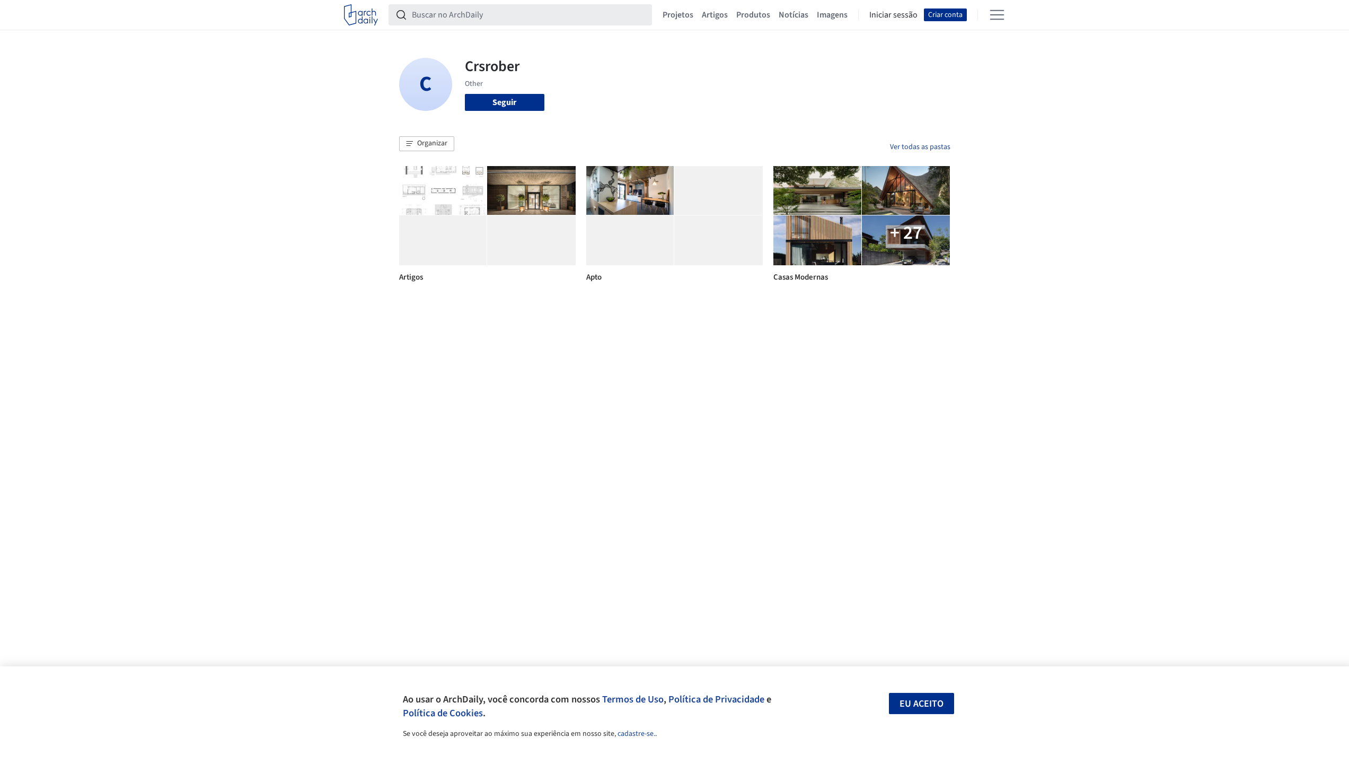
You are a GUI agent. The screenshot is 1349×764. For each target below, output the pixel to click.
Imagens (832, 15)
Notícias (793, 15)
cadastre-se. (636, 733)
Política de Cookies (443, 713)
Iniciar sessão (893, 15)
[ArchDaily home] (361, 14)
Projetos (678, 15)
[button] (426, 143)
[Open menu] (997, 14)
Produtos (753, 15)
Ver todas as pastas (920, 147)
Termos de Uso (633, 699)
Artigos (715, 15)
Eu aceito (922, 703)
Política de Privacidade (716, 699)
